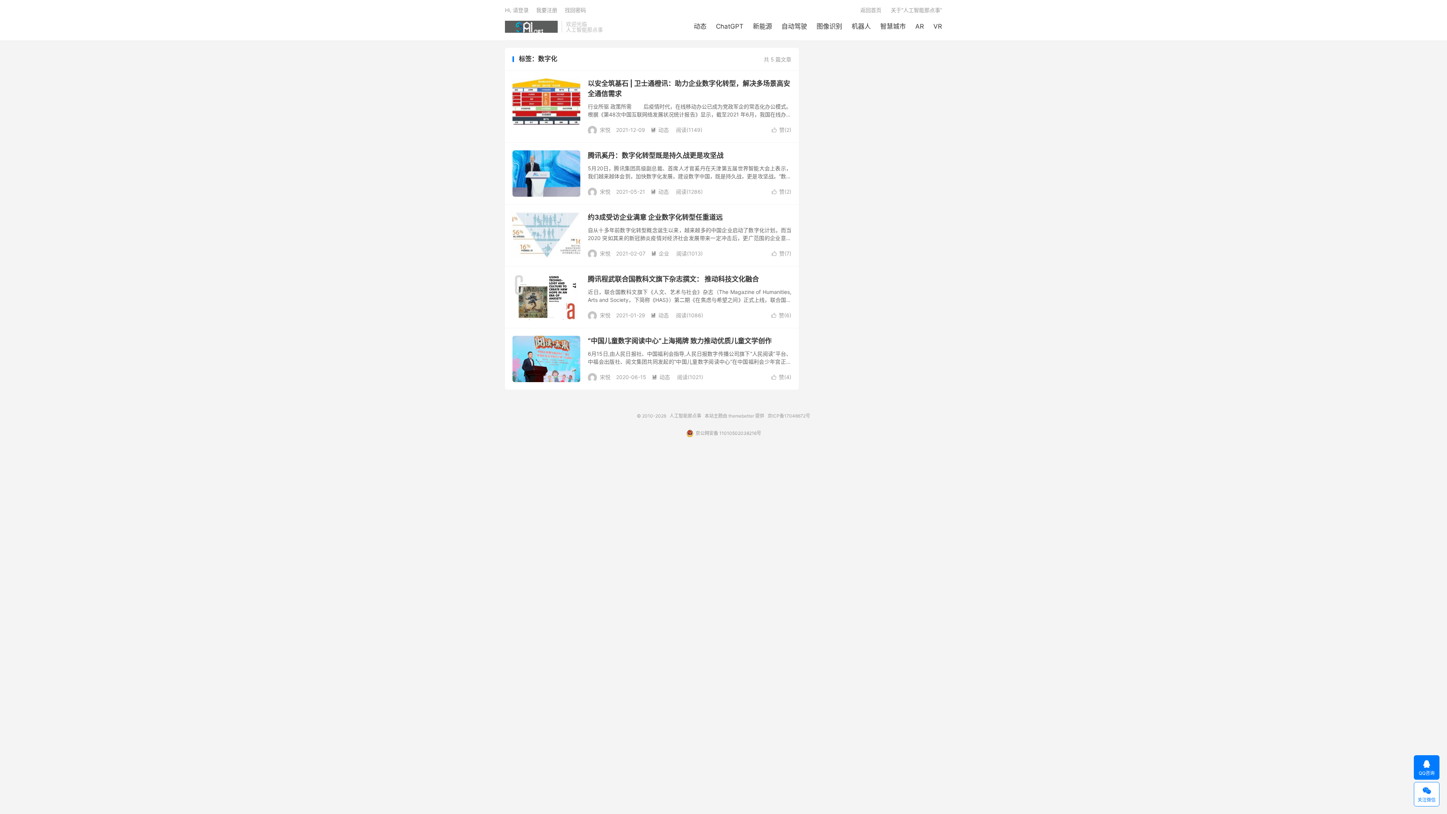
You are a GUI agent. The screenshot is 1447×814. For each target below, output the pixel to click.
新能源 (762, 26)
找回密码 (575, 10)
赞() (781, 130)
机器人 (861, 26)
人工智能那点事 (531, 27)
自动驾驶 (794, 26)
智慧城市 (893, 26)
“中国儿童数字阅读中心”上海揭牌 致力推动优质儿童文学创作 (680, 341)
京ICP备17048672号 (789, 416)
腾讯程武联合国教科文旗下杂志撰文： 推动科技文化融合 (673, 279)
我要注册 (546, 10)
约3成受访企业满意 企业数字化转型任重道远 (655, 217)
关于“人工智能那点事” (916, 10)
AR (919, 26)
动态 (700, 26)
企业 (660, 253)
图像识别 (829, 26)
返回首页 (870, 10)
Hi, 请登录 (517, 10)
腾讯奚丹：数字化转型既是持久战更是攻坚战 (656, 155)
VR (937, 26)
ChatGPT (729, 26)
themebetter (741, 416)
